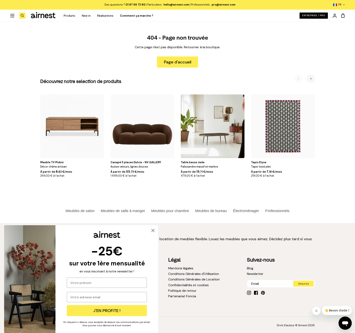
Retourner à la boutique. (202, 47)
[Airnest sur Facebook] (256, 293)
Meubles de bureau (211, 211)
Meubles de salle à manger (123, 211)
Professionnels (277, 211)
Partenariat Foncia (182, 296)
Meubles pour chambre (170, 211)
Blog (250, 268)
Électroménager (246, 211)
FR (339, 4)
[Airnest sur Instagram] (249, 293)
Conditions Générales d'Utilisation (193, 274)
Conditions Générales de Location (194, 279)
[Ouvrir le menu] (12, 15)
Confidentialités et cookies (188, 285)
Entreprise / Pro (313, 15)
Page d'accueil (177, 62)
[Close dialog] (153, 230)
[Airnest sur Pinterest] (263, 293)
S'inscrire (303, 283)
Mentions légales (180, 268)
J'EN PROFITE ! (106, 310)
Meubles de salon (80, 211)
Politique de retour (182, 290)
